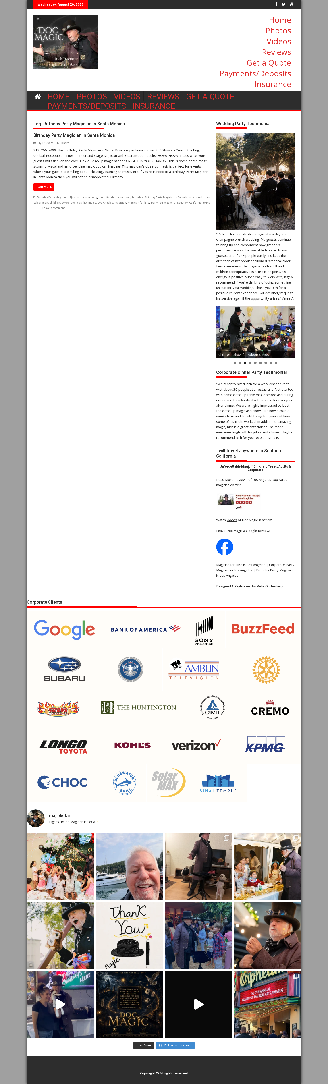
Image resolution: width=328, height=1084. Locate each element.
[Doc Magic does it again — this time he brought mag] (60, 1004)
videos (232, 520)
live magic (89, 203)
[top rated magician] (238, 509)
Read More (44, 187)
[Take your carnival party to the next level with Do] (198, 935)
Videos (279, 41)
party (154, 203)
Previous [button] (221, 330)
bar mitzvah (106, 197)
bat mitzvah (123, 197)
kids (79, 203)
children (55, 203)
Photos (278, 30)
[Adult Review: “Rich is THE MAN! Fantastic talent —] (129, 935)
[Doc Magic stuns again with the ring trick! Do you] (267, 935)
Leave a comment (53, 208)
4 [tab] (250, 363)
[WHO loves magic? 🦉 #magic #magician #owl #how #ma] (60, 935)
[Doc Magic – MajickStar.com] (38, 96)
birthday (137, 197)
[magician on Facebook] (224, 554)
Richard (64, 143)
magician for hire (138, 203)
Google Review (257, 530)
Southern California (189, 203)
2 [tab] (240, 363)
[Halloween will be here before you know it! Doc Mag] (267, 866)
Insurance (273, 84)
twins (206, 203)
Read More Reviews (231, 479)
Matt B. (273, 437)
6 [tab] (260, 363)
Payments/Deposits (255, 73)
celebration (40, 203)
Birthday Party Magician (52, 197)
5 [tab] (255, 363)
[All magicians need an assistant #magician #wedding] (198, 866)
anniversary (89, 197)
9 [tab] (276, 363)
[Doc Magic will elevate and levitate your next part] (198, 1004)
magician (120, 203)
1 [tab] (235, 363)
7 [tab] (265, 363)
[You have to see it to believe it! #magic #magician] (129, 1004)
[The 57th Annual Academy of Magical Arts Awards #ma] (267, 1004)
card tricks (203, 197)
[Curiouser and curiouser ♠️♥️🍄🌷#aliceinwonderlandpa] (60, 866)
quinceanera (167, 203)
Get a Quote (269, 62)
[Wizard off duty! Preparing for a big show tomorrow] (129, 866)
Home (280, 20)
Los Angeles (105, 203)
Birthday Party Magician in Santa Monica (74, 135)
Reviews (276, 52)
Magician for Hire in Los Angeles (240, 564)
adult (77, 197)
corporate (68, 203)
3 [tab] (245, 363)
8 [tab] (271, 363)
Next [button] (289, 330)
